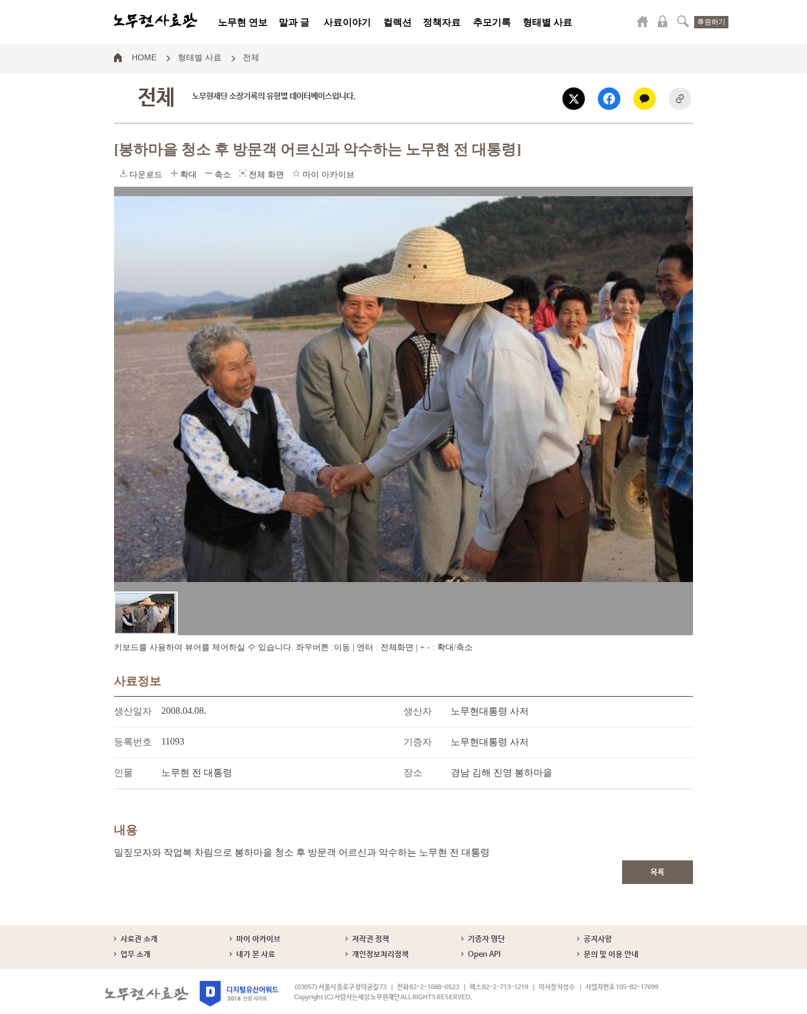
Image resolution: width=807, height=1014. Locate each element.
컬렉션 (397, 22)
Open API (484, 954)
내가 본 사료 (255, 954)
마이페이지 (643, 21)
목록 (657, 872)
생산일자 (133, 711)
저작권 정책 (370, 939)
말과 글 (294, 22)
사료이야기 (347, 22)
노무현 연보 (243, 22)
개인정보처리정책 (380, 954)
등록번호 (133, 742)
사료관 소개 (139, 939)
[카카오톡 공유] (644, 98)
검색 (683, 21)
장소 (412, 773)
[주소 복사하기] (680, 98)
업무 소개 (136, 954)
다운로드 (123, 173)
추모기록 (492, 22)
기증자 (417, 742)
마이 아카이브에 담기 (296, 173)
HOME (144, 57)
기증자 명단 (486, 939)
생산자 (417, 711)
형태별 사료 (547, 22)
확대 (174, 173)
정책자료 (442, 22)
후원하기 (711, 22)
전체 (251, 57)
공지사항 (598, 939)
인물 (123, 773)
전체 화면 (242, 173)
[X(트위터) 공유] (573, 98)
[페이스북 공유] (609, 98)
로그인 (663, 21)
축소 (208, 173)
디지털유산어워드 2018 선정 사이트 (239, 993)
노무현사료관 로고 (155, 21)
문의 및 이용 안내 (611, 954)
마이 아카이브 (258, 939)
